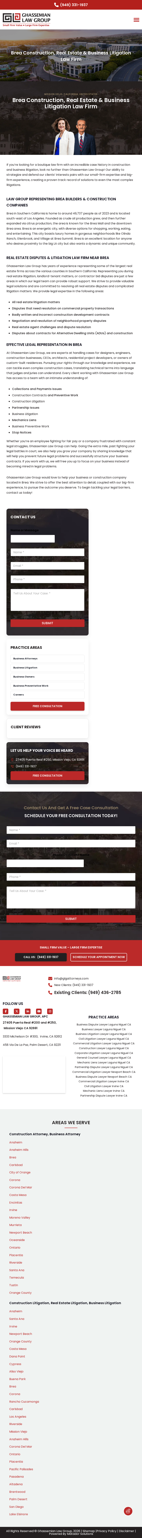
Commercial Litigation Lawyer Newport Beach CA (103, 1072)
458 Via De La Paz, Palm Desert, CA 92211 (32, 1045)
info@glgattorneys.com (71, 978)
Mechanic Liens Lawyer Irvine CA (103, 1091)
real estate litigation (21, 276)
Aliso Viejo (16, 1371)
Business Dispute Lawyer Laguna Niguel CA (104, 1024)
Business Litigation (25, 414)
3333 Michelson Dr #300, (32, 1036)
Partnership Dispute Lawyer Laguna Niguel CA (104, 1067)
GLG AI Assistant (128, 1511)
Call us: (40, 957)
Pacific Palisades (21, 1469)
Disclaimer (126, 1531)
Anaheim (15, 1142)
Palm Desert (18, 1499)
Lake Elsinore (18, 1514)
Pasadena (16, 1476)
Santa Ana (16, 1270)
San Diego (16, 1507)
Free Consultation (47, 706)
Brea (12, 1157)
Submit (47, 623)
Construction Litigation (28, 401)
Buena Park (17, 1379)
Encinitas (15, 1202)
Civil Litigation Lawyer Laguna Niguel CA (104, 1039)
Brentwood (17, 1492)
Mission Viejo (18, 1431)
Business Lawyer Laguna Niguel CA (104, 1029)
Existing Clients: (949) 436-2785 (87, 992)
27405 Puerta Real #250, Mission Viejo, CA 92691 (50, 760)
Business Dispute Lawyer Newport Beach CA (104, 1077)
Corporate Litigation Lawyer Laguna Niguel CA (104, 1053)
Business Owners (23, 676)
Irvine (13, 1210)
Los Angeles (17, 1416)
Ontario (14, 1247)
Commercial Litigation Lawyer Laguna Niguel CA (103, 1043)
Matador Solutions (80, 1534)
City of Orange (20, 1172)
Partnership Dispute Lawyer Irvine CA (103, 1095)
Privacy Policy (106, 1531)
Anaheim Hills (18, 1150)
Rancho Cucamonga (24, 1401)
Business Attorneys (25, 658)
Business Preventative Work (30, 686)
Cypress (15, 1364)
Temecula (16, 1277)
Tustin (13, 1285)
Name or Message (25, 530)
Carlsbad (16, 1165)
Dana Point (17, 1356)
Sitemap (89, 1531)
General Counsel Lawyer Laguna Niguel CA (104, 1058)
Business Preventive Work (30, 426)
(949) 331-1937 (26, 766)
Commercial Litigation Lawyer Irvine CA (104, 1081)
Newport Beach (20, 1232)
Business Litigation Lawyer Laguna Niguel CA (104, 1034)
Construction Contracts (29, 395)
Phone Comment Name (71, 855)
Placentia (16, 1255)
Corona (14, 1180)
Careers (18, 694)
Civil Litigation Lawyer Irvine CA (103, 1086)
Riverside (15, 1262)
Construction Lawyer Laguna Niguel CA (104, 1048)
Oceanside (17, 1240)
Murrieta (15, 1225)
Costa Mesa (17, 1195)
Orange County (20, 1293)
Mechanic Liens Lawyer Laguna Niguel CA (103, 1062)
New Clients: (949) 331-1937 (73, 985)
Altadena (16, 1484)
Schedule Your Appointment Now (99, 957)
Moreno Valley (19, 1217)
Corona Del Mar (20, 1187)
